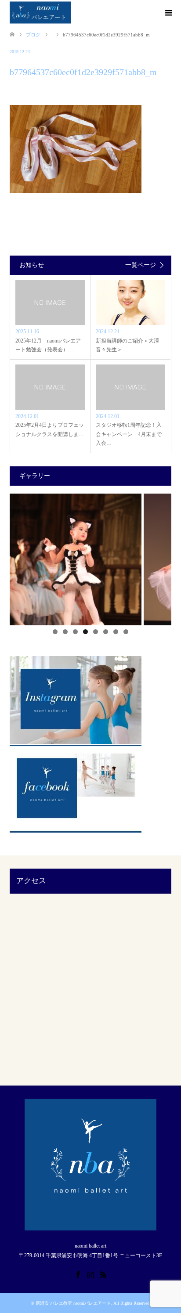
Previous (20, 557)
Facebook (78, 1274)
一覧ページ (140, 265)
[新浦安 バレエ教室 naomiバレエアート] (40, 13)
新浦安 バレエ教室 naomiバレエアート (73, 1303)
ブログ (33, 34)
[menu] (168, 13)
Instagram (90, 1274)
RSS (103, 1274)
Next (160, 557)
